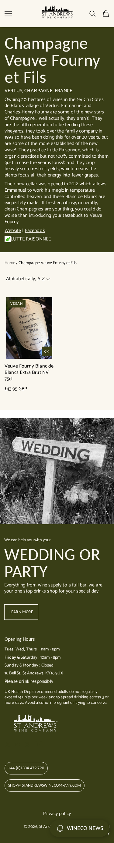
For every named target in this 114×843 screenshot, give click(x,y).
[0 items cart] (105, 13)
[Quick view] (47, 351)
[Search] (92, 13)
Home (10, 263)
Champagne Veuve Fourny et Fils (48, 263)
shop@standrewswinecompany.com (44, 785)
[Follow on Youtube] (38, 744)
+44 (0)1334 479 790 (26, 768)
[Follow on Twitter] (8, 744)
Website (13, 231)
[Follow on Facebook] (17, 744)
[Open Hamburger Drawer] (8, 13)
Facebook (35, 231)
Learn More (21, 611)
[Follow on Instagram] (27, 744)
